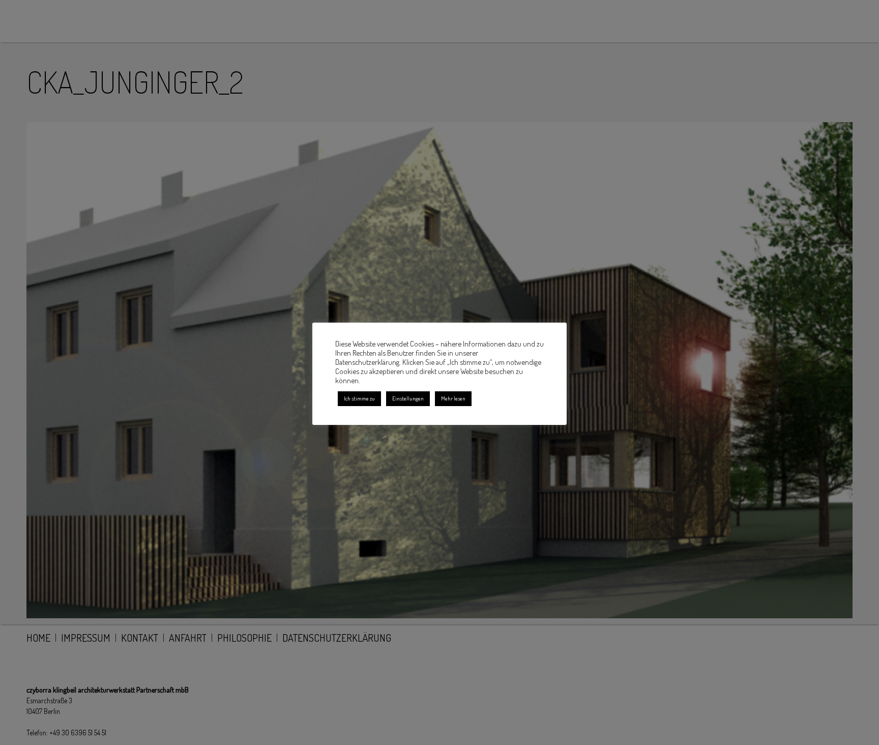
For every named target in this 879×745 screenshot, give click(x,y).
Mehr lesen (453, 398)
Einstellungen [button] (408, 398)
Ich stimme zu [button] (359, 398)
